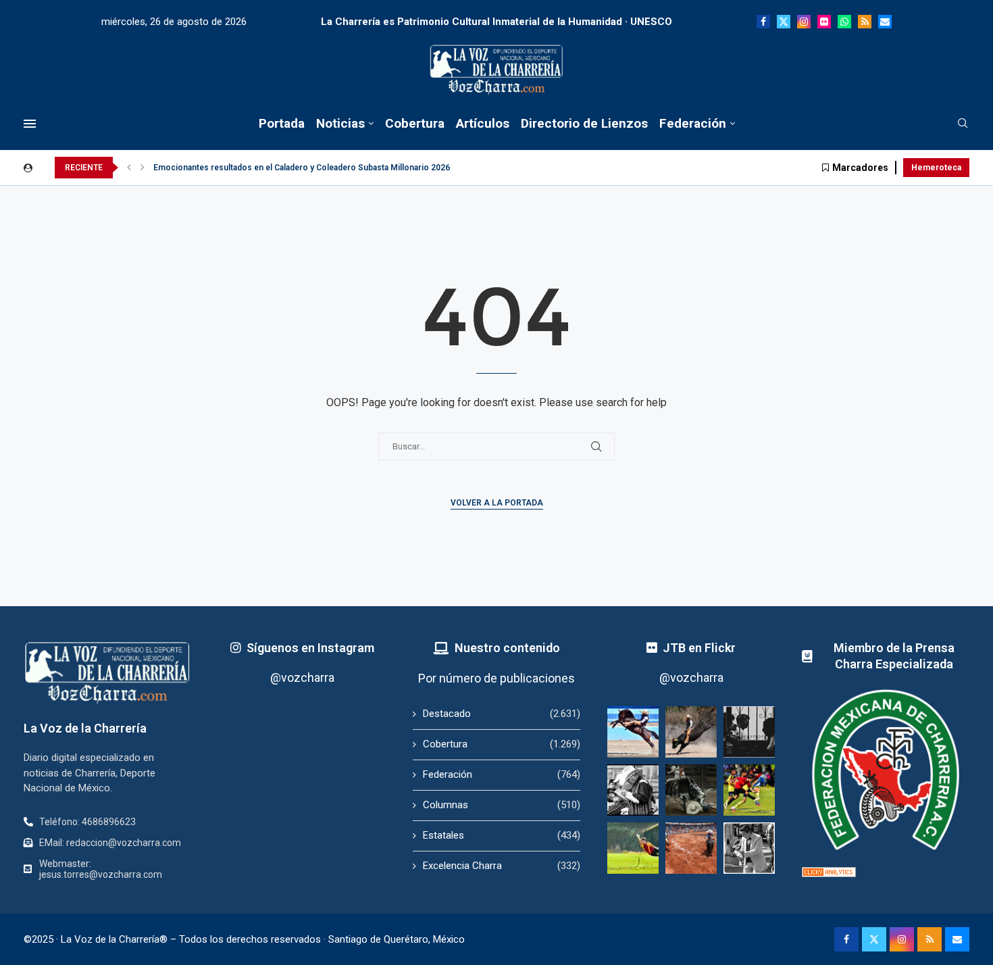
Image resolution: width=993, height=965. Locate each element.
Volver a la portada (497, 503)
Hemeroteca (936, 167)
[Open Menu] (30, 124)
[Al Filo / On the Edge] (691, 790)
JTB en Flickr (699, 648)
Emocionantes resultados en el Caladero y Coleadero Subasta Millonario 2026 (301, 167)
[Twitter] (783, 21)
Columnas (501, 805)
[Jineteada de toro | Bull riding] (691, 732)
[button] (129, 167)
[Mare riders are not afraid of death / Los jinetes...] (633, 732)
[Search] (962, 123)
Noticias (340, 123)
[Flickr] (824, 21)
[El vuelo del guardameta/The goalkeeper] (633, 848)
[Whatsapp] (844, 21)
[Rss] (864, 21)
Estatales (501, 835)
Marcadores (860, 167)
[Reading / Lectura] (633, 790)
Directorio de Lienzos (584, 123)
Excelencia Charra (501, 866)
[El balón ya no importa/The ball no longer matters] (749, 790)
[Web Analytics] (829, 873)
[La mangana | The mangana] (691, 848)
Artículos (482, 123)
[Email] (885, 21)
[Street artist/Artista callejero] (749, 848)
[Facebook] (763, 21)
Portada (282, 123)
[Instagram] (804, 21)
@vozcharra (302, 677)
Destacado (501, 714)
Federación (692, 123)
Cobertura (414, 123)
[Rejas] (749, 732)
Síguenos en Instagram (310, 648)
